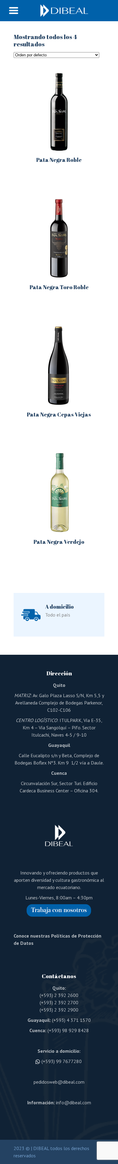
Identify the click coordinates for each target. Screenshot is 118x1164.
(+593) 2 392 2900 (59, 1010)
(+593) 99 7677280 (61, 1061)
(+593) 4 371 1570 (71, 1020)
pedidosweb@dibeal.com (59, 1082)
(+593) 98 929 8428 (68, 1030)
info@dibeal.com (73, 1102)
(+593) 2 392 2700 (59, 1002)
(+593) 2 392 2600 (59, 995)
